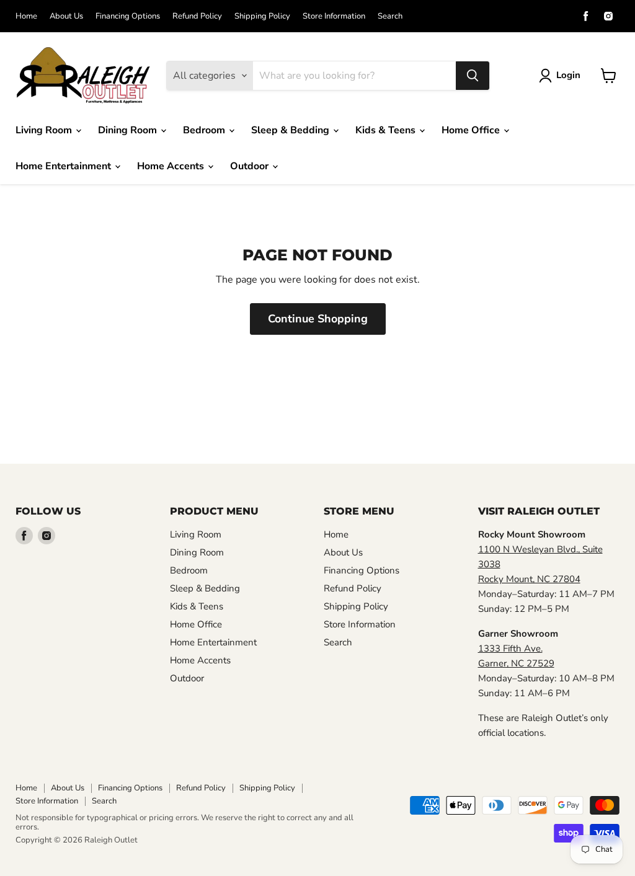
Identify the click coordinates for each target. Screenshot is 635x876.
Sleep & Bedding (291, 130)
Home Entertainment (64, 166)
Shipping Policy (262, 16)
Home (26, 16)
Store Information (334, 16)
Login (568, 75)
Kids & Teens (386, 130)
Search (390, 16)
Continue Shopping (318, 318)
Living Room (45, 130)
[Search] (472, 75)
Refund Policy (197, 16)
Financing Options (127, 16)
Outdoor (250, 166)
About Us (66, 16)
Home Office (472, 130)
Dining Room (128, 130)
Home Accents (171, 166)
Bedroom (205, 130)
